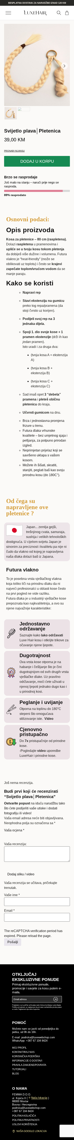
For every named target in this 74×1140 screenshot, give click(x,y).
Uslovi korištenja (24, 1124)
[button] (59, 13)
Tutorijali (19, 1069)
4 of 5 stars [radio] (23, 835)
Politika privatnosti (25, 1120)
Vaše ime (12, 895)
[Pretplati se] (56, 999)
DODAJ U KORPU (37, 161)
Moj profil (19, 1047)
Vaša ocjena (14, 830)
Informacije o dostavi (27, 1060)
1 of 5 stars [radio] (6, 835)
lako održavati (51, 635)
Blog (15, 1073)
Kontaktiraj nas (23, 1052)
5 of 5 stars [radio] (29, 835)
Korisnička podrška (26, 1056)
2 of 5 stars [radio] (12, 835)
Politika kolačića (24, 1115)
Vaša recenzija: (15, 844)
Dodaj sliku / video (20, 874)
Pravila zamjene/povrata (29, 1065)
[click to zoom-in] (37, 65)
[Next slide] (64, 65)
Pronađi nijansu (14, 151)
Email (9, 910)
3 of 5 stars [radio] (18, 835)
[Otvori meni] (8, 13)
